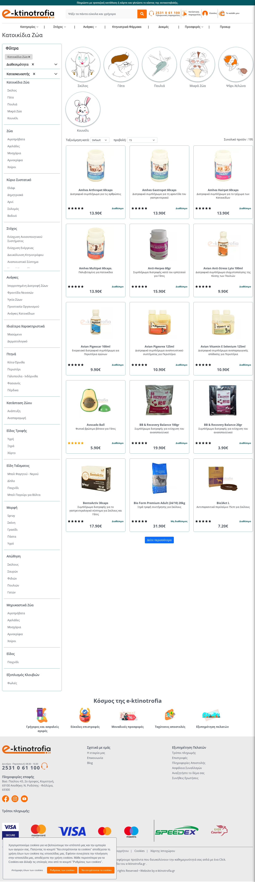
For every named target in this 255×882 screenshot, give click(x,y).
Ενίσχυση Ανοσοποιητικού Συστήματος (24, 239)
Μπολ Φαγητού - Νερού (23, 474)
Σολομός (13, 209)
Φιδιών (12, 578)
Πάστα (11, 536)
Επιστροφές (180, 758)
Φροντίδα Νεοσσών (20, 293)
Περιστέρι (14, 369)
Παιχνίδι (13, 488)
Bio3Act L (223, 503)
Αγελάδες (13, 146)
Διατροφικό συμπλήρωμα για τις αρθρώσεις (95, 194)
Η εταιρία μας (96, 753)
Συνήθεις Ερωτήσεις (185, 778)
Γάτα (10, 97)
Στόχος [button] (58, 27)
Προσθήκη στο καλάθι (97, 219)
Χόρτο (11, 453)
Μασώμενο (14, 334)
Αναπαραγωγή (16, 418)
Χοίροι (11, 167)
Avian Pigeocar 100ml (95, 346)
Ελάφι (11, 188)
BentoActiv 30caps (95, 503)
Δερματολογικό (17, 341)
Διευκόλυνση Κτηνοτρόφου (25, 255)
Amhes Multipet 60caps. (95, 268)
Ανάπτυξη (13, 411)
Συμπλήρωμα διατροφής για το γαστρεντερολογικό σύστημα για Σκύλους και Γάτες (95, 510)
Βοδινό (12, 216)
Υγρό (10, 543)
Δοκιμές (164, 27)
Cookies (139, 851)
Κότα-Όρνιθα (16, 362)
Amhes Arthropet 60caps (96, 190)
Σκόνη (11, 523)
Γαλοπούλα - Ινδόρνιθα (22, 376)
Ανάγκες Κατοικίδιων (21, 313)
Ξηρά (10, 446)
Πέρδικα (12, 390)
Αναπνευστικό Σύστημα (22, 262)
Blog (90, 763)
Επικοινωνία (95, 758)
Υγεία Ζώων (14, 299)
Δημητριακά (15, 195)
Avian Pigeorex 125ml (159, 346)
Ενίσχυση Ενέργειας (20, 248)
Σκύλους (13, 564)
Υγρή (10, 439)
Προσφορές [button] (193, 27)
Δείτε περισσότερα (159, 540)
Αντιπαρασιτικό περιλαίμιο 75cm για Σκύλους (223, 507)
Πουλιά (12, 104)
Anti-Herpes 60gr (159, 268)
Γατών (11, 592)
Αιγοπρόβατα (16, 139)
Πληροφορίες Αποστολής (188, 763)
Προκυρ (225, 27)
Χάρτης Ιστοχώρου (162, 851)
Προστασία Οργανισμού (23, 306)
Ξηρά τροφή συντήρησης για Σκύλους (159, 507)
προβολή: (120, 140)
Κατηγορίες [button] (28, 27)
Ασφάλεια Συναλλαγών (187, 768)
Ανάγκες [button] (89, 27)
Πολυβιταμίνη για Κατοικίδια (96, 272)
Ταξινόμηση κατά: (77, 140)
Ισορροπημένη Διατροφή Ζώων (27, 286)
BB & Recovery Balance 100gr (159, 425)
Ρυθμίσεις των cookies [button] (62, 870)
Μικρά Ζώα (14, 111)
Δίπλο (11, 481)
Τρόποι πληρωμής (184, 753)
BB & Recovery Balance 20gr (223, 425)
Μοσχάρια (14, 153)
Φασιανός (13, 383)
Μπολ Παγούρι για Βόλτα (23, 495)
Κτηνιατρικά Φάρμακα (126, 27)
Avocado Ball (96, 425)
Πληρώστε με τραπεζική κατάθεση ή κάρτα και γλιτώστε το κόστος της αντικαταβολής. (127, 3)
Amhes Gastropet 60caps (159, 190)
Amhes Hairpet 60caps (223, 190)
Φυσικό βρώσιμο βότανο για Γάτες (96, 428)
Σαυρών (12, 571)
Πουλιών (13, 585)
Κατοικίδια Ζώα (17, 57)
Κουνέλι (12, 118)
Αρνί (10, 202)
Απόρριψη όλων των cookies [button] (27, 870)
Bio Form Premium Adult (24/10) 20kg (159, 503)
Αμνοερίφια (15, 160)
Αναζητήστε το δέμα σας (188, 773)
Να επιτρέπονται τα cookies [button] (97, 870)
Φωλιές (12, 683)
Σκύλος (12, 90)
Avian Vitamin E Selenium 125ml (223, 346)
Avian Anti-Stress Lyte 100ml (223, 268)
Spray (11, 516)
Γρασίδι (12, 529)
